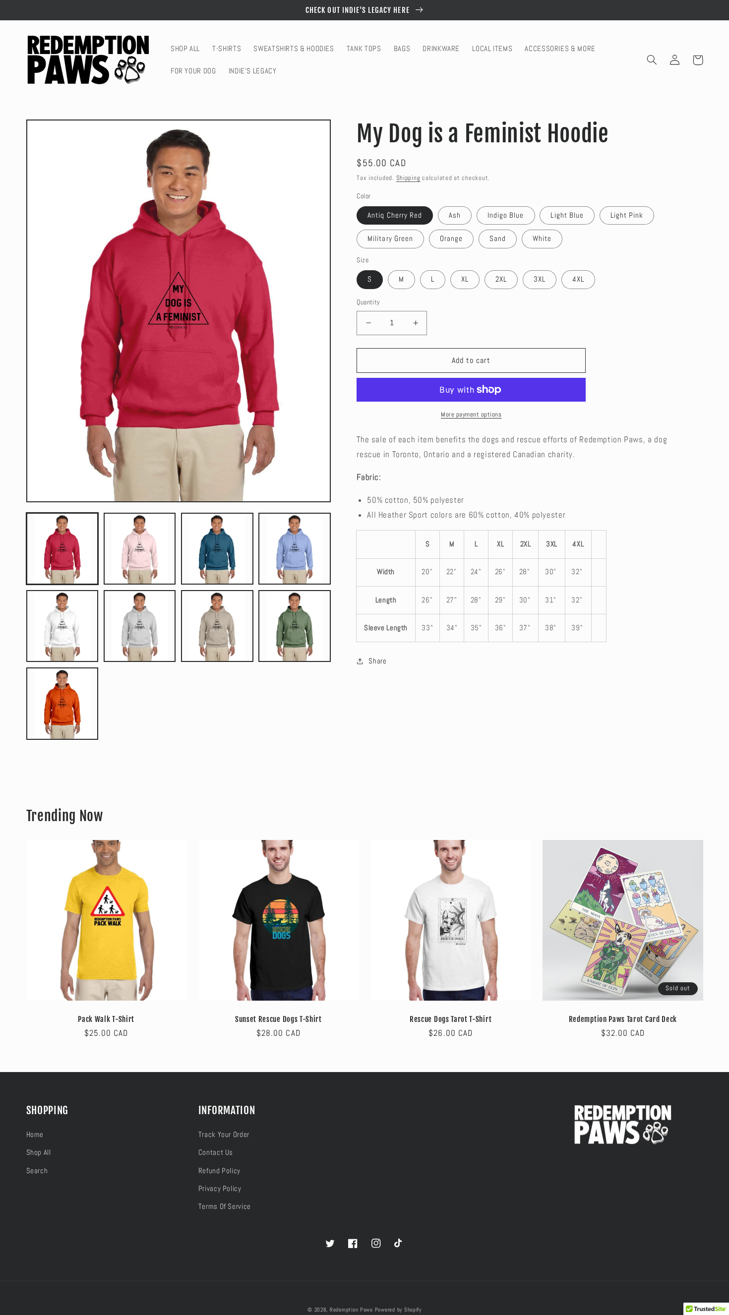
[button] (652, 60)
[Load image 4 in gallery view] (294, 549)
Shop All (38, 1152)
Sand (497, 238)
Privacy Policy (220, 1188)
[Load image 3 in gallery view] (217, 549)
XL (465, 279)
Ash (455, 215)
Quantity (368, 302)
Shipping (408, 178)
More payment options (471, 414)
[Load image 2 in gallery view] (140, 549)
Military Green (390, 238)
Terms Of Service (224, 1206)
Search (37, 1170)
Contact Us (215, 1152)
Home (35, 1134)
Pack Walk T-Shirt (106, 1019)
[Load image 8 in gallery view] (294, 626)
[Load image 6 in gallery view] (140, 626)
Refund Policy (219, 1170)
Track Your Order (223, 1134)
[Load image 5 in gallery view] (62, 626)
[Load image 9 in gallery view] (62, 703)
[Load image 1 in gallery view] (62, 549)
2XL (501, 279)
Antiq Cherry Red (394, 215)
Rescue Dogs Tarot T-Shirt (450, 1019)
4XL (578, 279)
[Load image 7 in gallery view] (217, 626)
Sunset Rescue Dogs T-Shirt (278, 1019)
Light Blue (567, 215)
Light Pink (627, 215)
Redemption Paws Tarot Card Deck (623, 1019)
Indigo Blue (505, 215)
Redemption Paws (351, 1310)
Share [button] (377, 661)
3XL (540, 279)
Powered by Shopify (398, 1310)
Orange (451, 238)
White (542, 238)
